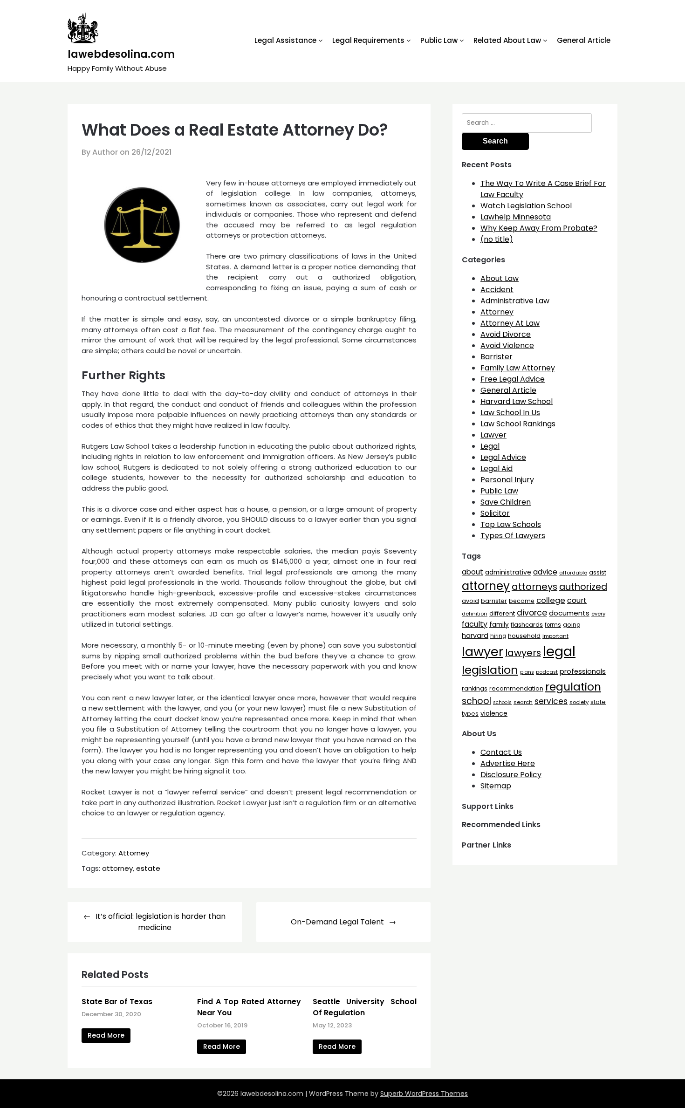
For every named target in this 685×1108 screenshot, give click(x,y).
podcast (547, 672)
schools (502, 702)
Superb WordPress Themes (424, 1093)
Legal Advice (503, 457)
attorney (117, 868)
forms (553, 625)
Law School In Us (510, 412)
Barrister (496, 356)
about (472, 572)
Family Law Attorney (517, 367)
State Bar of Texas (117, 1001)
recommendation (516, 688)
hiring (498, 636)
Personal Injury (507, 479)
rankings (474, 688)
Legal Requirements (368, 40)
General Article (583, 40)
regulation (573, 686)
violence (493, 713)
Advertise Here (507, 763)
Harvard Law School (516, 401)
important (555, 636)
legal (559, 651)
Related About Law (507, 40)
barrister (494, 600)
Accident (497, 289)
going (572, 625)
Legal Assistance (285, 40)
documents (569, 613)
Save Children (505, 502)
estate (148, 868)
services (551, 701)
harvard (475, 635)
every (598, 613)
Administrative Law (514, 300)
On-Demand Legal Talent (337, 921)
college (550, 600)
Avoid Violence (507, 345)
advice (545, 572)
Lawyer (493, 435)
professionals (583, 671)
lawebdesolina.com (121, 54)
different (502, 613)
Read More (106, 1035)
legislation (490, 669)
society (579, 702)
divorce (532, 612)
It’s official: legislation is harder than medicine (161, 922)
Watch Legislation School (526, 205)
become (521, 601)
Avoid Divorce (505, 334)
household (524, 635)
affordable (573, 572)
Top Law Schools (510, 524)
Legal (490, 446)
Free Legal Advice (512, 379)
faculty (474, 624)
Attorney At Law (510, 323)
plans (527, 672)
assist (597, 572)
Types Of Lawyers (512, 535)
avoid (470, 601)
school (476, 701)
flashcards (527, 624)
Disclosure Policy (510, 774)
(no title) (496, 239)
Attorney (133, 853)
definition (474, 613)
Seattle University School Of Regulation (365, 1007)
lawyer (482, 651)
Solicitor (495, 513)
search (523, 702)
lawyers (523, 652)
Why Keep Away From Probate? (538, 228)
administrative (508, 572)
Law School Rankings (517, 423)
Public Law (439, 40)
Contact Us (501, 752)
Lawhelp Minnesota (515, 217)
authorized (583, 587)
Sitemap (495, 785)
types (470, 713)
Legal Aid (496, 468)
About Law (499, 278)
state (598, 702)
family (499, 624)
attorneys (534, 586)
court (577, 600)
